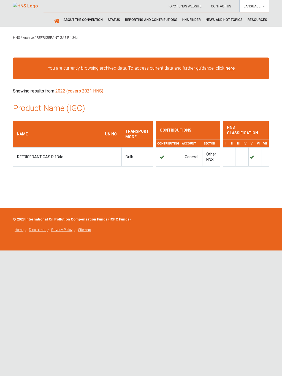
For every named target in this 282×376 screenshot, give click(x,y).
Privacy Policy (61, 230)
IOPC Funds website (185, 6)
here (230, 68)
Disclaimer (37, 230)
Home (19, 230)
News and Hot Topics (224, 20)
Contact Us (221, 6)
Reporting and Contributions (151, 20)
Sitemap (84, 230)
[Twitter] (267, 219)
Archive (28, 38)
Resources (257, 20)
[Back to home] (25, 4)
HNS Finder (191, 20)
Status (114, 20)
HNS (16, 38)
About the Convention (83, 20)
